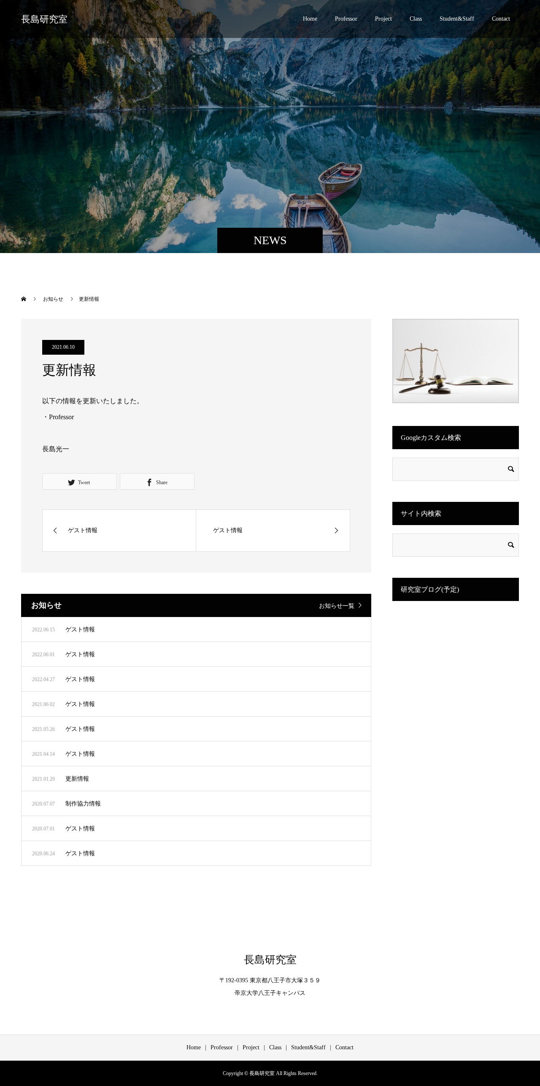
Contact (501, 19)
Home (310, 19)
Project (383, 19)
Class (416, 19)
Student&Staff (457, 19)
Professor (346, 19)
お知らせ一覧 (336, 606)
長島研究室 (44, 19)
